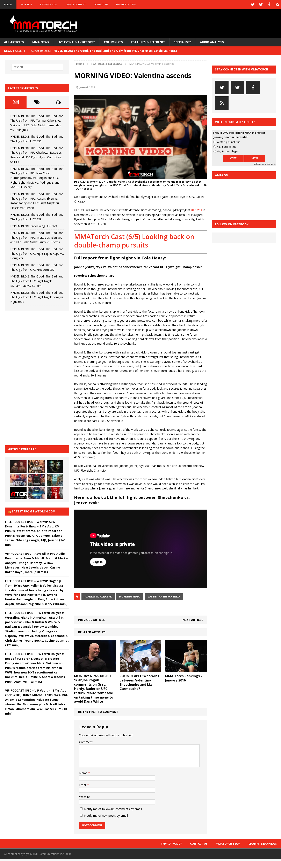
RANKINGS (26, 4)
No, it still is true (226, 146)
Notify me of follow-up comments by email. (113, 809)
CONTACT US (101, 4)
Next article (192, 620)
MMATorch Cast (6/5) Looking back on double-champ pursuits (134, 241)
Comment (86, 742)
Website (84, 797)
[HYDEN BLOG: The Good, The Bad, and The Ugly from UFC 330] (36, 466)
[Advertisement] (36, 377)
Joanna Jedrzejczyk (98, 596)
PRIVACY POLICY (171, 843)
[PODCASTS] (277, 4)
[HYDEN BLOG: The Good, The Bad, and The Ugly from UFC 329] (55, 480)
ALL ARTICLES (14, 42)
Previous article (91, 620)
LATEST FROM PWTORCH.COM (33, 511)
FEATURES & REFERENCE (148, 42)
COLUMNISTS (113, 42)
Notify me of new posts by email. (106, 815)
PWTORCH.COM (48, 4)
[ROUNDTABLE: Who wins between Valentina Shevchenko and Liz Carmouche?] (141, 669)
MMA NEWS (40, 42)
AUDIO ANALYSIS (212, 42)
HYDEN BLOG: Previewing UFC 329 (33, 226)
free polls (271, 164)
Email (83, 785)
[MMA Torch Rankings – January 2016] (186, 669)
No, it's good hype (227, 151)
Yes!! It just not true (228, 142)
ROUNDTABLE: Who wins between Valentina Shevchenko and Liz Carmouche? (139, 682)
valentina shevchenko (164, 596)
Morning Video (129, 596)
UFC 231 (196, 210)
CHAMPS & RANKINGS (262, 843)
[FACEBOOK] (269, 4)
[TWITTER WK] (261, 4)
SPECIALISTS (183, 42)
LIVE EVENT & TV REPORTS (76, 42)
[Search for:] (37, 67)
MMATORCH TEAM (126, 4)
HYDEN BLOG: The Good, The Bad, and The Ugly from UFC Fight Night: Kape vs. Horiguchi (37, 253)
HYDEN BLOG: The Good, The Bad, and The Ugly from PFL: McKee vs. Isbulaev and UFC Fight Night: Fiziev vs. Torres (36, 237)
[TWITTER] (252, 4)
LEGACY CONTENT (76, 4)
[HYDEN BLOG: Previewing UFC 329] (18, 493)
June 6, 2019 (87, 87)
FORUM (8, 4)
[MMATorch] (44, 23)
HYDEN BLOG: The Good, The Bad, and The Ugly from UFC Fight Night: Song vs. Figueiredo (37, 297)
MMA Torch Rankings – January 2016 (183, 678)
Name (83, 773)
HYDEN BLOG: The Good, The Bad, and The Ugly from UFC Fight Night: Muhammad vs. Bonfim (36, 281)
